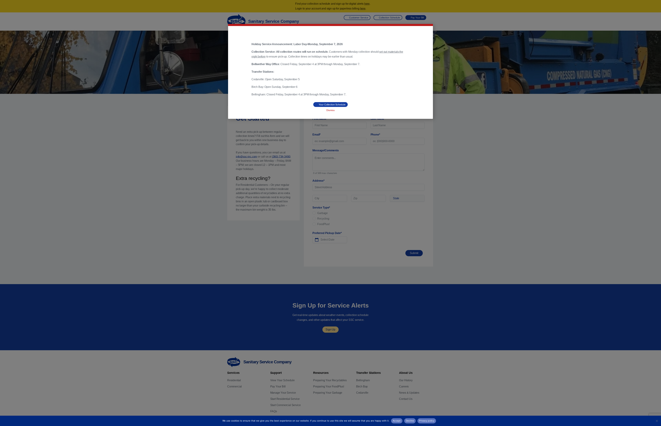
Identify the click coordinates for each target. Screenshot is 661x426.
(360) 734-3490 (281, 156)
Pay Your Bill (278, 386)
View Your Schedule (282, 380)
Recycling (323, 218)
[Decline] (656, 421)
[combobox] (407, 198)
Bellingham (363, 380)
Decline (410, 420)
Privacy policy (426, 420)
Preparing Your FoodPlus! (328, 386)
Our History (405, 380)
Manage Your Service (283, 392)
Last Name (378, 118)
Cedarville (362, 392)
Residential (234, 380)
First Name (319, 118)
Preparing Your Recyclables (330, 380)
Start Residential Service (285, 398)
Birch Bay (362, 386)
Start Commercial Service (285, 405)
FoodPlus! (323, 224)
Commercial (234, 386)
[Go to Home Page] (233, 362)
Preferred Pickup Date (327, 233)
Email (316, 134)
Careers (404, 386)
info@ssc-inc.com (246, 156)
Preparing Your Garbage (327, 392)
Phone (375, 134)
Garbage (322, 213)
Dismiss (330, 110)
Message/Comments (325, 150)
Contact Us (405, 398)
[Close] (657, 6)
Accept (397, 420)
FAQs (273, 411)
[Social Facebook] (400, 406)
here (367, 3)
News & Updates (409, 392)
